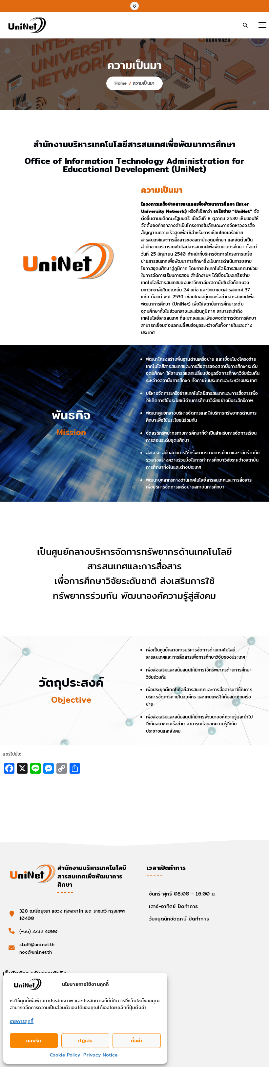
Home (120, 83)
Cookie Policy (65, 1054)
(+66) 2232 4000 (38, 931)
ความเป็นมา (144, 83)
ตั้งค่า (137, 1040)
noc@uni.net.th (35, 952)
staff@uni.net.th (36, 944)
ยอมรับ (33, 1040)
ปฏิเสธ (85, 1040)
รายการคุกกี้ (21, 1021)
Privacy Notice (100, 1054)
